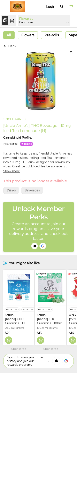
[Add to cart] (8, 340)
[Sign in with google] (66, 361)
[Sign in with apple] (56, 361)
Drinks (11, 190)
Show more (11, 171)
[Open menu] (5, 6)
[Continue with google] (42, 246)
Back (12, 46)
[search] (71, 52)
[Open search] (61, 6)
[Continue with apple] (34, 246)
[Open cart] (70, 6)
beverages (32, 190)
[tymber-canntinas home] (17, 6)
